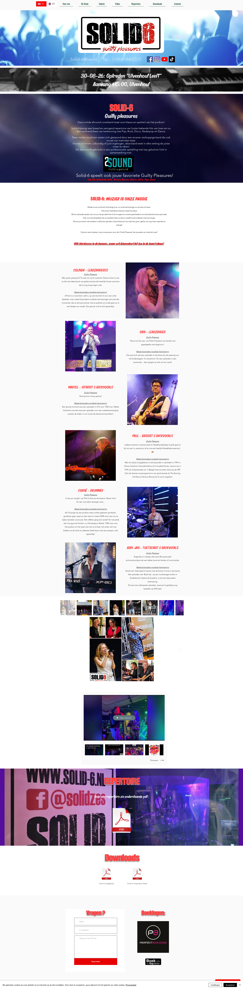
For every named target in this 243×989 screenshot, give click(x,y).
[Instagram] (157, 59)
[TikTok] (172, 59)
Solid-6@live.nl (83, 59)
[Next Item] (179, 649)
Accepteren (230, 985)
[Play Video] (94, 749)
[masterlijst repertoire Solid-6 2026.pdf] (121, 820)
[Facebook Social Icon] (150, 59)
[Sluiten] (239, 985)
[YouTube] (164, 59)
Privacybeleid (131, 985)
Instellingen (215, 985)
